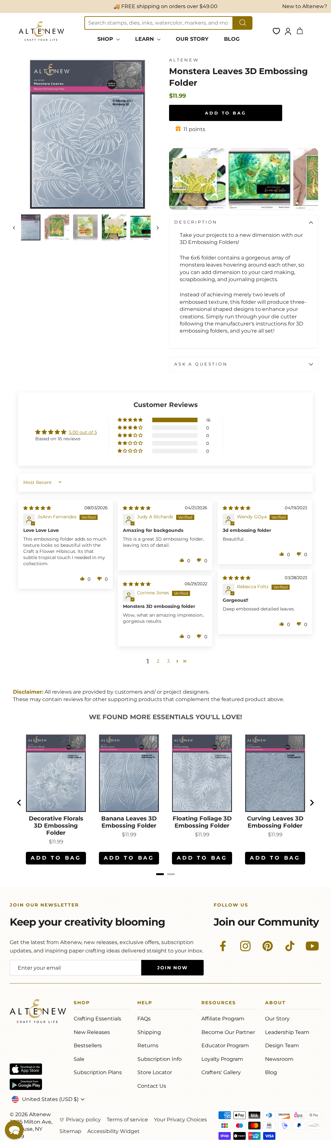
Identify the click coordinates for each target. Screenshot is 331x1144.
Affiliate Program (222, 1019)
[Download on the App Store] (26, 1069)
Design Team (282, 1045)
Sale (79, 1059)
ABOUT (275, 1004)
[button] (131, 420)
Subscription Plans (98, 1072)
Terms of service (127, 1119)
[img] (37, 508)
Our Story (277, 1019)
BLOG (232, 39)
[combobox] (158, 23)
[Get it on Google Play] (26, 1084)
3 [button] (168, 661)
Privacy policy (83, 1119)
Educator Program (225, 1045)
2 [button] (158, 661)
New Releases (92, 1032)
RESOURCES (218, 1004)
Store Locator (154, 1072)
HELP (144, 1004)
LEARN (145, 39)
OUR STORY (192, 39)
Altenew (184, 60)
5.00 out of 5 (83, 432)
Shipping (149, 1032)
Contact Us (151, 1086)
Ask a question (201, 364)
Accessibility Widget (113, 1131)
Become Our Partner (228, 1032)
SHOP (106, 39)
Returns (147, 1045)
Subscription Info (159, 1059)
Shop (82, 1004)
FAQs (144, 1019)
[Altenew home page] (41, 31)
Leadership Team (287, 1032)
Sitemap (70, 1131)
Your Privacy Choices (180, 1119)
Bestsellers (88, 1045)
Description (196, 222)
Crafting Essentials (97, 1019)
